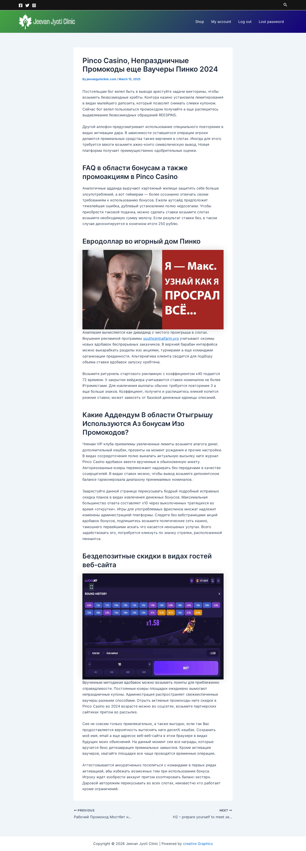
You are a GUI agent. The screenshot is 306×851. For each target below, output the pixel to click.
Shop (199, 21)
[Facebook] (21, 5)
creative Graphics (198, 843)
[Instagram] (34, 5)
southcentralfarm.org (161, 338)
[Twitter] (27, 5)
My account (221, 21)
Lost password (271, 21)
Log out (245, 21)
